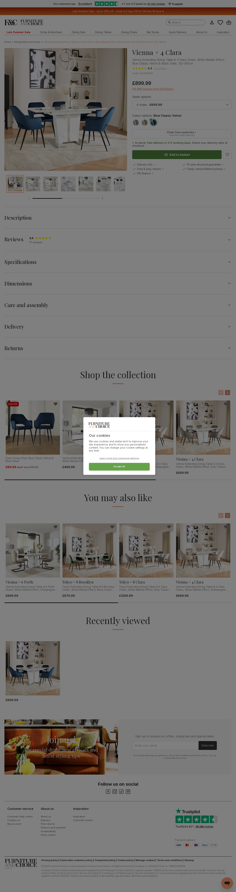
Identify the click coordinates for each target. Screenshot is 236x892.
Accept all (119, 466)
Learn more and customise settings (119, 458)
